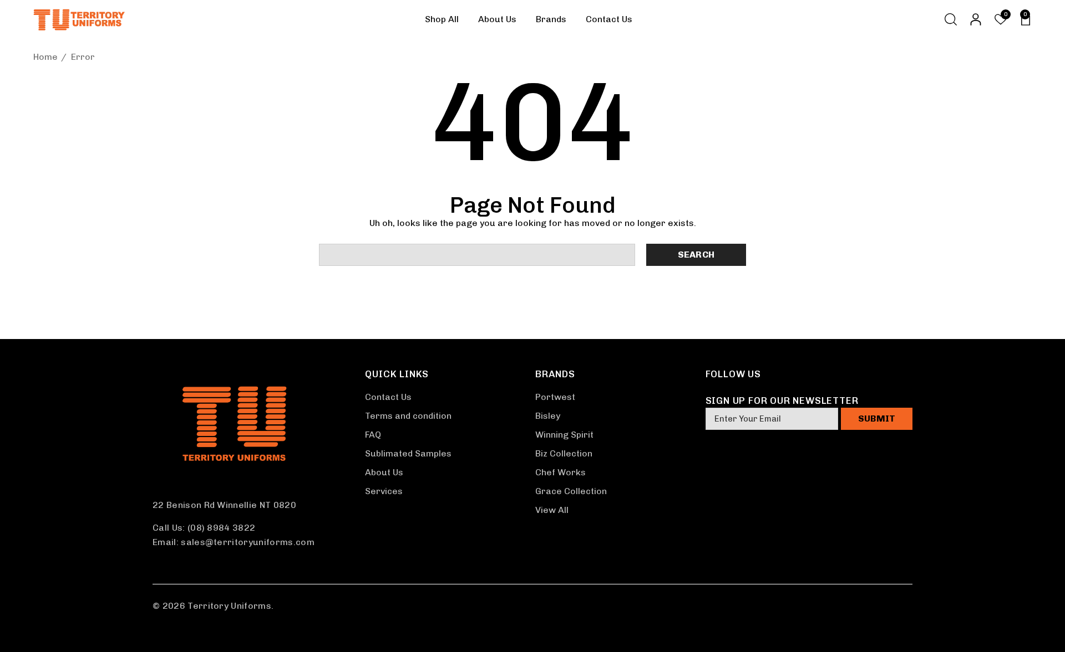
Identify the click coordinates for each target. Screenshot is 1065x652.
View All (552, 510)
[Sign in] (974, 19)
